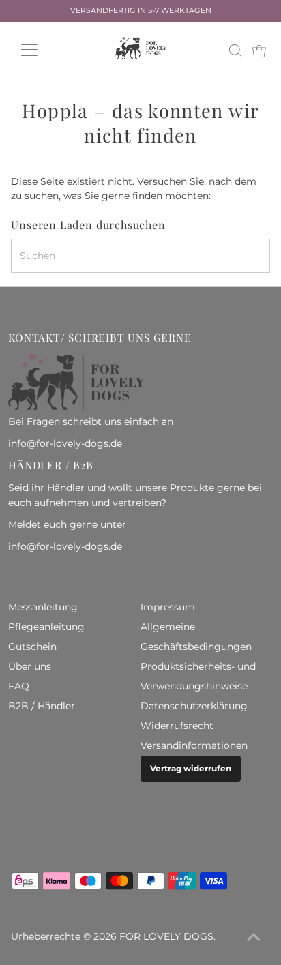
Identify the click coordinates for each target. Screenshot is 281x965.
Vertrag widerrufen (190, 768)
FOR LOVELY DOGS (166, 936)
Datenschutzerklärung (194, 705)
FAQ (18, 686)
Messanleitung (43, 607)
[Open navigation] (42, 50)
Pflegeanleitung (46, 626)
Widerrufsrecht (176, 725)
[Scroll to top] (253, 937)
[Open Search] (235, 50)
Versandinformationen (194, 745)
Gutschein (32, 646)
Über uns (29, 666)
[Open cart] (259, 49)
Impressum (167, 607)
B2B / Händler (41, 705)
